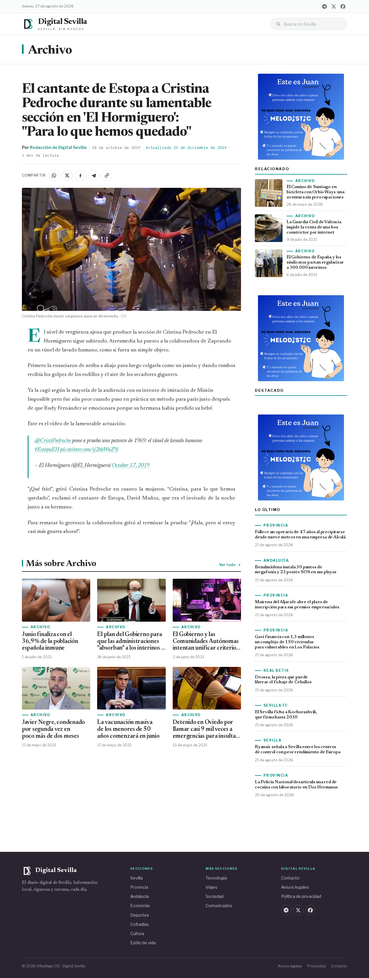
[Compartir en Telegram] (93, 175)
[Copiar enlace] (106, 175)
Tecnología (216, 877)
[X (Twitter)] (333, 6)
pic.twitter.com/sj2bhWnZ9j (89, 450)
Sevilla (136, 877)
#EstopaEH (46, 450)
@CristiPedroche (53, 441)
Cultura (137, 933)
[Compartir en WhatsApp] (53, 175)
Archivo (50, 51)
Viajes (211, 887)
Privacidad (316, 966)
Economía (140, 905)
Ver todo (227, 564)
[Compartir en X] (67, 175)
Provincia (139, 887)
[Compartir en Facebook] (80, 175)
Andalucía (139, 896)
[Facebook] (342, 6)
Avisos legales (295, 887)
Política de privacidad (301, 896)
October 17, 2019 (130, 465)
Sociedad (214, 896)
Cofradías (139, 924)
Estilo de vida (143, 942)
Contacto (290, 877)
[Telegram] (324, 6)
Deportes (139, 915)
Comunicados (219, 905)
